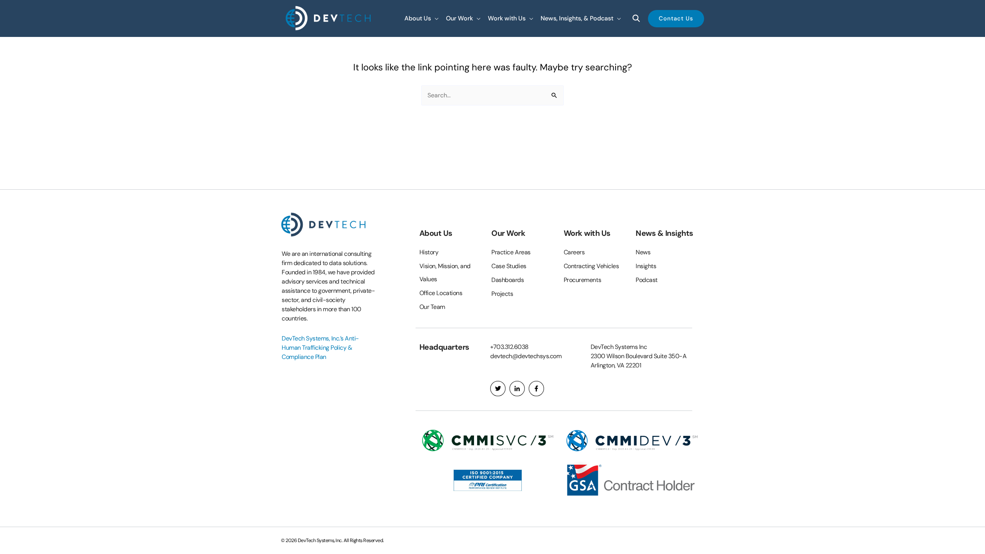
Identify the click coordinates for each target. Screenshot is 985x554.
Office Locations (440, 293)
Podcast (647, 280)
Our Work (508, 233)
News (643, 252)
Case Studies (508, 266)
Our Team (432, 307)
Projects (502, 294)
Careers (574, 252)
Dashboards (507, 280)
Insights (646, 266)
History (429, 252)
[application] (435, 18)
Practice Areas (511, 252)
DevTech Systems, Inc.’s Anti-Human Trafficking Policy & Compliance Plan (320, 347)
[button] (421, 18)
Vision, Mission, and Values (445, 272)
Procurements (582, 280)
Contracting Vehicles (591, 266)
